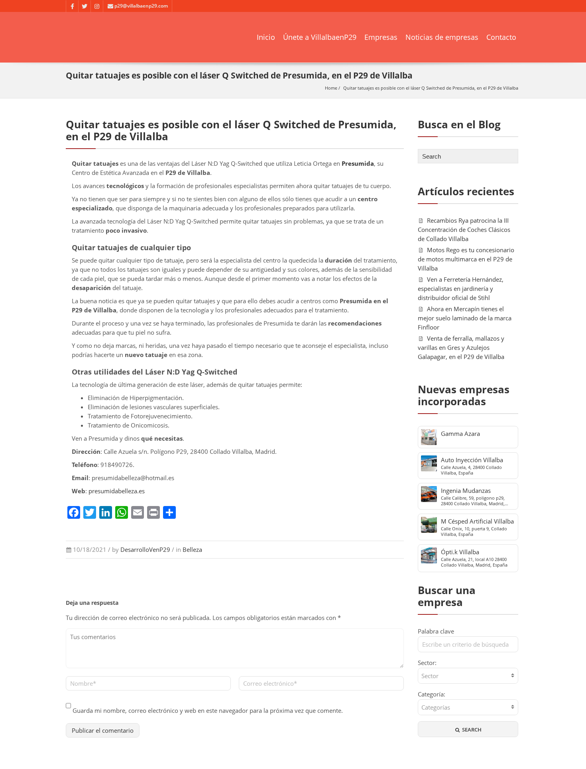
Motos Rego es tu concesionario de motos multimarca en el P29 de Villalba (466, 259)
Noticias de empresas (441, 37)
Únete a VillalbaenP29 (319, 37)
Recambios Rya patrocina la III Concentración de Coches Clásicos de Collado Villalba (464, 229)
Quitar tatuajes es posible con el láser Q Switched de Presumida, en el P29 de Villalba (430, 88)
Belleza (192, 549)
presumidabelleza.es (116, 491)
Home (331, 88)
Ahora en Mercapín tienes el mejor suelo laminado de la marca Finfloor (464, 318)
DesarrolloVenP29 (145, 549)
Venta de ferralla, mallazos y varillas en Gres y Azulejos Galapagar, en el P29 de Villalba (461, 347)
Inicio (266, 37)
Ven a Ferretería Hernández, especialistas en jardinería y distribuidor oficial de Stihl (461, 288)
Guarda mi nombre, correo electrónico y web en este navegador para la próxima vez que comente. (208, 710)
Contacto (501, 37)
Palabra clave (436, 631)
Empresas (380, 37)
